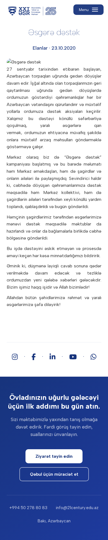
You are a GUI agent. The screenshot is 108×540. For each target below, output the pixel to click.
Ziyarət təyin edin (54, 456)
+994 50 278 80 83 (28, 507)
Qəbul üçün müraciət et (54, 474)
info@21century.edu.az (77, 507)
